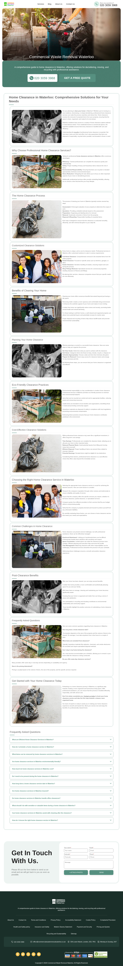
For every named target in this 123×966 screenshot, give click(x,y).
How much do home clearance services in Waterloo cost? (33, 769)
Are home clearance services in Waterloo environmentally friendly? (36, 761)
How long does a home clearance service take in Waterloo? (33, 783)
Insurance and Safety (42, 927)
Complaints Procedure (108, 920)
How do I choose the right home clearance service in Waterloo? (35, 820)
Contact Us (70, 4)
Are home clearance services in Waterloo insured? (30, 791)
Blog (49, 4)
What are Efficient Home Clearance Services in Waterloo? (33, 739)
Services (40, 4)
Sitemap (73, 934)
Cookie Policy (90, 920)
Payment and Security (84, 927)
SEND (101, 872)
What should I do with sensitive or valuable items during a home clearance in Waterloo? (43, 805)
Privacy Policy (55, 920)
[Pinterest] (39, 954)
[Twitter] (23, 954)
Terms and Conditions (38, 920)
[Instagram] (28, 954)
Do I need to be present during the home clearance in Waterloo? (35, 776)
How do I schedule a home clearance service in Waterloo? (33, 747)
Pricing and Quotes (103, 927)
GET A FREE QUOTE (77, 77)
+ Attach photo (76, 872)
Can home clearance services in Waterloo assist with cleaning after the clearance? (42, 813)
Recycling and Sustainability (56, 934)
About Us (58, 4)
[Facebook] (18, 954)
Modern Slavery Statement (63, 927)
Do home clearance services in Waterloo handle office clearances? (36, 798)
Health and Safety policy (21, 927)
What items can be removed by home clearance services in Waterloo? (37, 754)
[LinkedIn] (33, 954)
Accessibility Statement (73, 920)
